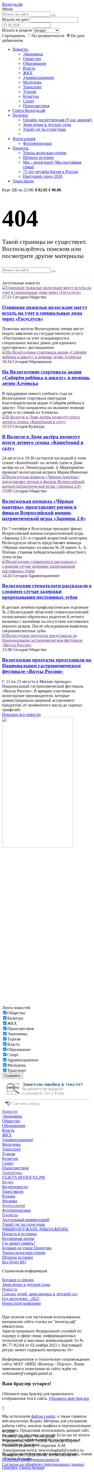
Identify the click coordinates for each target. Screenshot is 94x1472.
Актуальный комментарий (25, 1219)
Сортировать (13, 35)
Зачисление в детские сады (47, 124)
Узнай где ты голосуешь (44, 129)
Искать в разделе (17, 30)
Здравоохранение (38, 77)
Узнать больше (32, 1467)
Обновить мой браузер (69, 1398)
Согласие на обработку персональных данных (43, 1464)
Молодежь (32, 82)
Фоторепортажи (37, 143)
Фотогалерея (24, 138)
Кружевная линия (18, 1238)
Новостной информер (21, 1303)
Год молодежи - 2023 (20, 1298)
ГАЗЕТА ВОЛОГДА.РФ (23, 1177)
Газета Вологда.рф (29, 110)
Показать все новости (21, 714)
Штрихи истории (38, 157)
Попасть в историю (19, 1234)
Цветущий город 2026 (42, 176)
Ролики (8, 1196)
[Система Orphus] (47, 1107)
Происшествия (36, 106)
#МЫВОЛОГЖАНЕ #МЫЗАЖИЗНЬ (35, 1229)
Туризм (29, 91)
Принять (9, 1467)
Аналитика (12, 1172)
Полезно (21, 115)
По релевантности (48, 35)
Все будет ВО (14, 1262)
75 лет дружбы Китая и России (50, 171)
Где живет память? (18, 1243)
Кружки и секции (18, 1280)
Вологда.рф (12, 4)
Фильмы (9, 1201)
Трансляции (23, 181)
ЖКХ (28, 73)
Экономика (33, 54)
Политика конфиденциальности (30, 1459)
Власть (29, 68)
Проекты (21, 148)
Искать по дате (15, 19)
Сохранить (12, 1076)
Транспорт (32, 87)
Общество (32, 58)
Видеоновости (15, 1186)
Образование (34, 63)
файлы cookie (43, 1416)
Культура (31, 96)
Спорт (28, 101)
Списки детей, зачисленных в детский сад (39, 1294)
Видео (7, 1182)
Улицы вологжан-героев (44, 153)
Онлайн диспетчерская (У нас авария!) (57, 120)
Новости (21, 49)
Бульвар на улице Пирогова (26, 1248)
